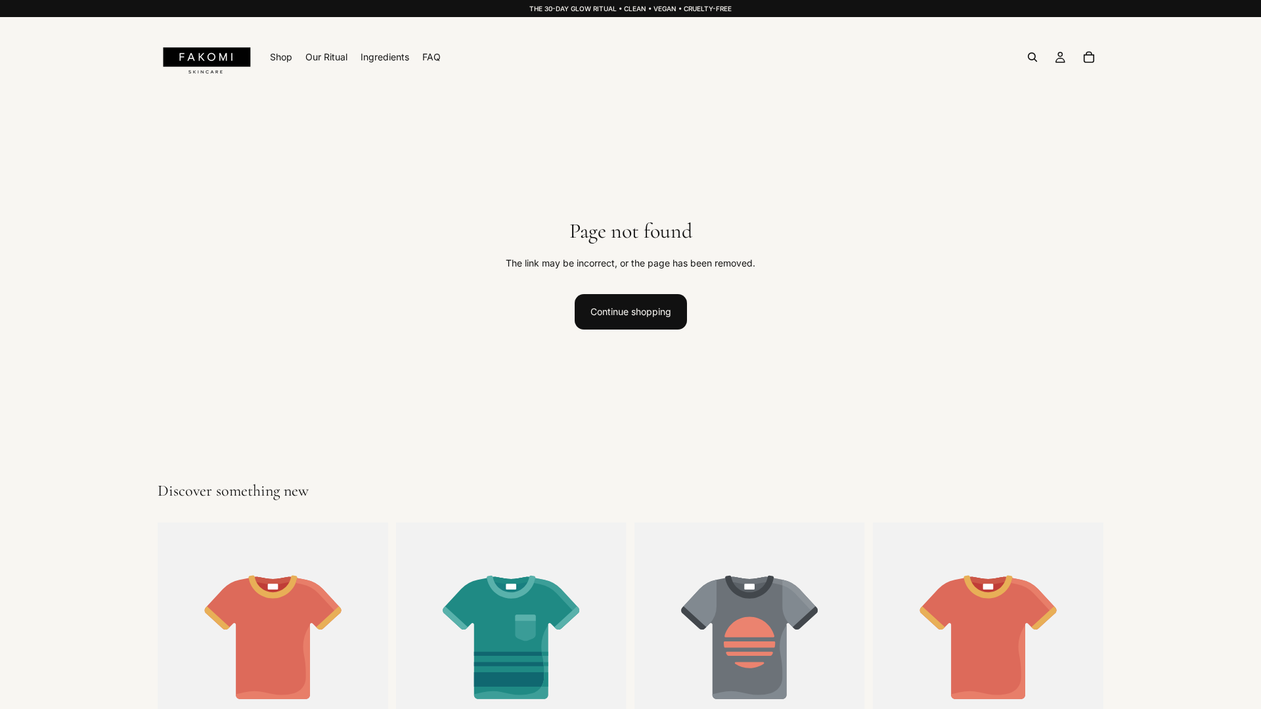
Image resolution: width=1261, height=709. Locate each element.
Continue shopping (630, 311)
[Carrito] (1088, 57)
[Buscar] (1032, 57)
